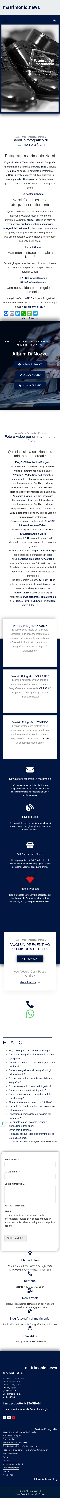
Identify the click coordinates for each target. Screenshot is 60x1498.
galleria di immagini (23, 179)
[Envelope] (9, 1417)
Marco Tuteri (21, 162)
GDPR (9, 1211)
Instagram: (30, 1335)
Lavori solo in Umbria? (20, 1130)
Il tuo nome (12, 1159)
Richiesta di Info (15, 1238)
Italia (52, 601)
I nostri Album (33, 247)
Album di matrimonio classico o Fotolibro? (30, 1102)
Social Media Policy (12, 1394)
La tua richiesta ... (15, 1183)
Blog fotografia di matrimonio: (30, 1318)
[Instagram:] (30, 1328)
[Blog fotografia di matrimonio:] (30, 1311)
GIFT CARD (45, 580)
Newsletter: (30, 1298)
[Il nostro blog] (30, 807)
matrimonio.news (21, 7)
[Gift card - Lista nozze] (30, 845)
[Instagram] (54, 21)
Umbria (12, 171)
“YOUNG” (47, 487)
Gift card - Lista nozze (30, 854)
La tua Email (12, 1171)
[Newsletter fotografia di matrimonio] (30, 769)
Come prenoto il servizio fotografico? (27, 1090)
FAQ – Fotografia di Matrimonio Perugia (29, 1050)
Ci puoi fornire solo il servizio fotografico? (30, 1086)
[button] (5, 21)
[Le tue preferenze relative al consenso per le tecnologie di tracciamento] (3, 1123)
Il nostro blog (30, 816)
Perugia (35, 166)
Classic (47, 508)
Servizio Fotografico (30, 626)
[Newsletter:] (30, 1290)
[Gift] (13, 1417)
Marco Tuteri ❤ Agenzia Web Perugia (30, 1494)
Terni (43, 166)
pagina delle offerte (42, 550)
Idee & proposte (30, 888)
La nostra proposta (33, 194)
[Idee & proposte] (30, 879)
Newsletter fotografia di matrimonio (30, 778)
